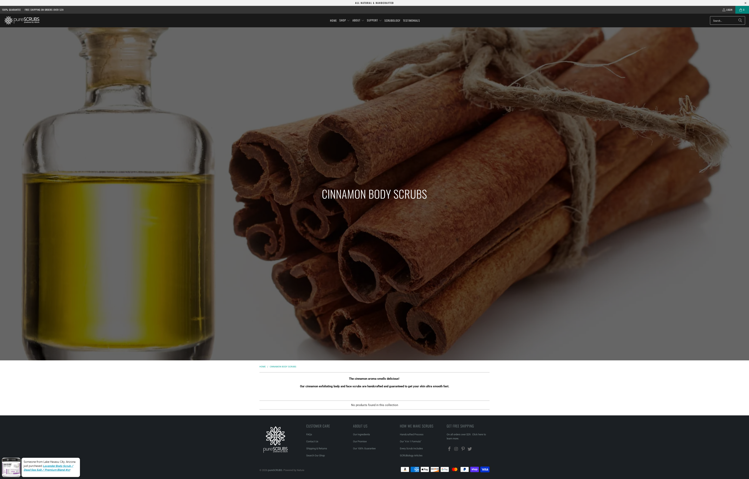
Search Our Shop (315, 455)
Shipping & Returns (316, 448)
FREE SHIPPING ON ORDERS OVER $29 (44, 9)
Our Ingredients (361, 434)
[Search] (740, 20)
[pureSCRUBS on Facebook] (450, 449)
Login (729, 9)
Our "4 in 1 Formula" (410, 441)
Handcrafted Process (411, 434)
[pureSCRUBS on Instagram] (456, 449)
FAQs (309, 434)
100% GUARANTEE (11, 9)
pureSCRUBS (275, 470)
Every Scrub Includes (411, 448)
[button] (344, 20)
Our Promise (360, 441)
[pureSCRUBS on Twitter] (470, 449)
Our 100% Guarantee (364, 448)
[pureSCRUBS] (22, 20)
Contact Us (312, 441)
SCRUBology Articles (411, 455)
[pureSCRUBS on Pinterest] (463, 449)
